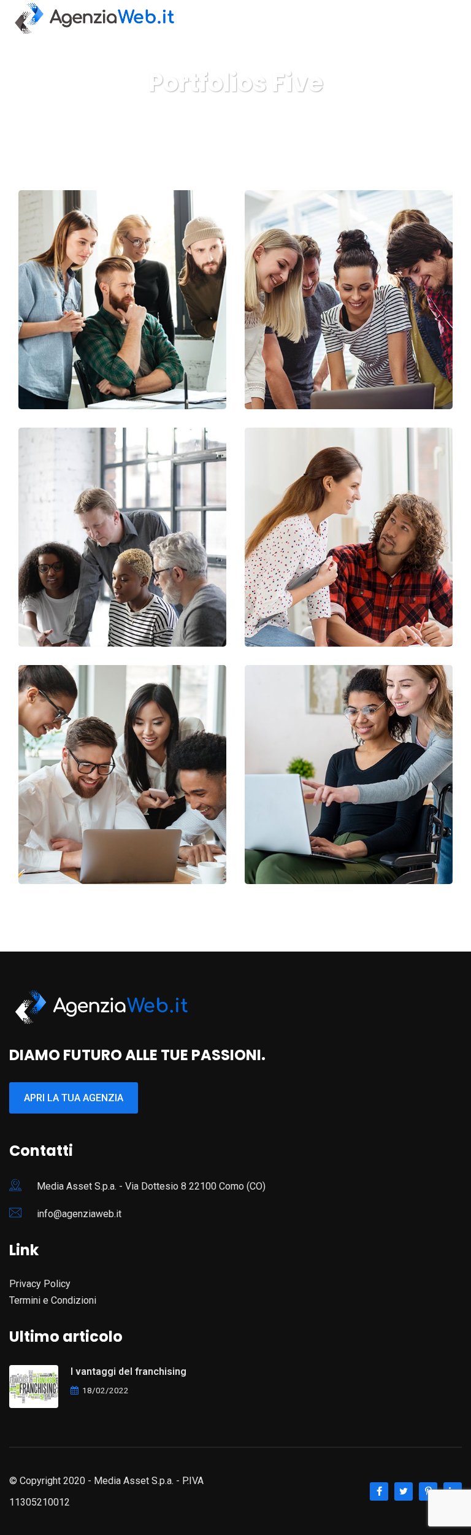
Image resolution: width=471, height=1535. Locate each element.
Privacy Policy (40, 1284)
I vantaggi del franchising (128, 1371)
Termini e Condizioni (52, 1300)
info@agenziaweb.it (79, 1214)
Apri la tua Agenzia (73, 1098)
